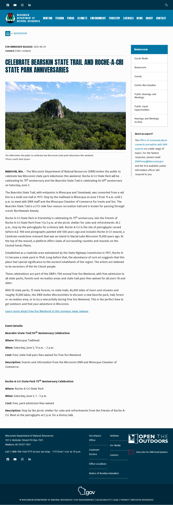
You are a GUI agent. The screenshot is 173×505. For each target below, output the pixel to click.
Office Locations (97, 463)
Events (138, 76)
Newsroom (20, 33)
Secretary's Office (95, 438)
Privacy (125, 500)
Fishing (59, 18)
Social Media (141, 58)
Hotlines (114, 435)
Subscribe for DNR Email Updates (152, 452)
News (140, 18)
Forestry (114, 18)
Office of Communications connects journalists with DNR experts (151, 144)
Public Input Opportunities (142, 108)
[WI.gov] (86, 491)
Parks (70, 18)
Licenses (128, 18)
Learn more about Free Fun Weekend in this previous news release (46, 311)
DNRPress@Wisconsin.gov (149, 161)
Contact (161, 18)
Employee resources (142, 500)
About (149, 18)
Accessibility (103, 500)
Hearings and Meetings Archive (146, 120)
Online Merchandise (145, 85)
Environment (98, 18)
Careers (114, 455)
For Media (115, 445)
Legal (116, 500)
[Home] (22, 18)
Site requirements (84, 500)
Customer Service (94, 452)
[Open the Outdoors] (148, 439)
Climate (82, 18)
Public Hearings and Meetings (145, 96)
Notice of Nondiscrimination (104, 473)
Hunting (47, 18)
